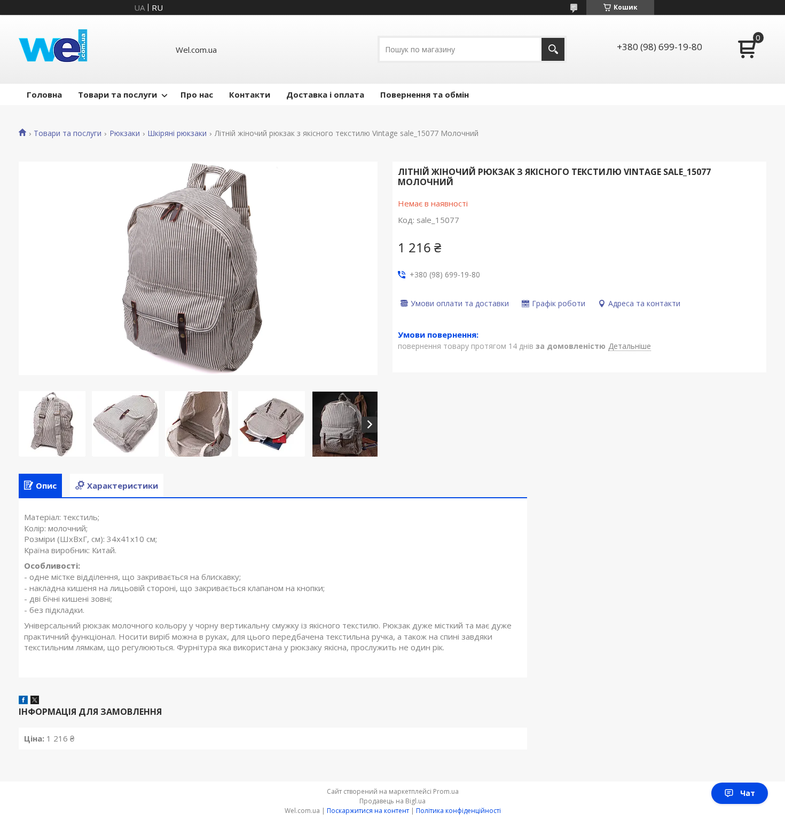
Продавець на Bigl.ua (392, 801)
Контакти (249, 94)
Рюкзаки (124, 133)
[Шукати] (552, 49)
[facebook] (23, 701)
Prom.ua (446, 791)
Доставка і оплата (325, 94)
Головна (44, 94)
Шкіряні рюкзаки (177, 133)
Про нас (196, 94)
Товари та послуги (117, 94)
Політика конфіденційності (458, 810)
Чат (747, 793)
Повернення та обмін (424, 94)
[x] (34, 701)
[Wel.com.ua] (54, 49)
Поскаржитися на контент (368, 810)
